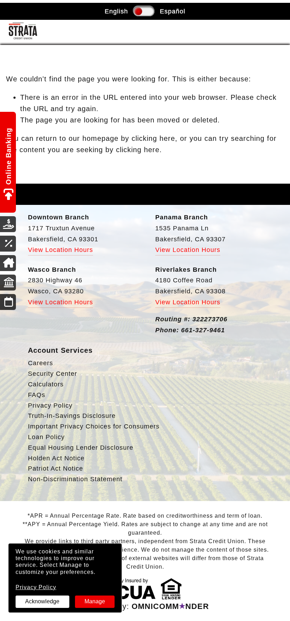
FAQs (36, 394)
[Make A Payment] (8, 224)
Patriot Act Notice (55, 468)
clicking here (153, 138)
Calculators (46, 384)
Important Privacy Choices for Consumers (94, 426)
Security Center (52, 373)
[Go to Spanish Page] (138, 11)
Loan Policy (46, 437)
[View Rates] (8, 244)
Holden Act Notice (56, 458)
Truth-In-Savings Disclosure (72, 415)
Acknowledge (42, 601)
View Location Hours (60, 249)
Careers (40, 363)
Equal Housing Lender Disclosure (80, 447)
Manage (95, 601)
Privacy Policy (36, 587)
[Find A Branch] (8, 283)
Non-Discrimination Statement (75, 479)
